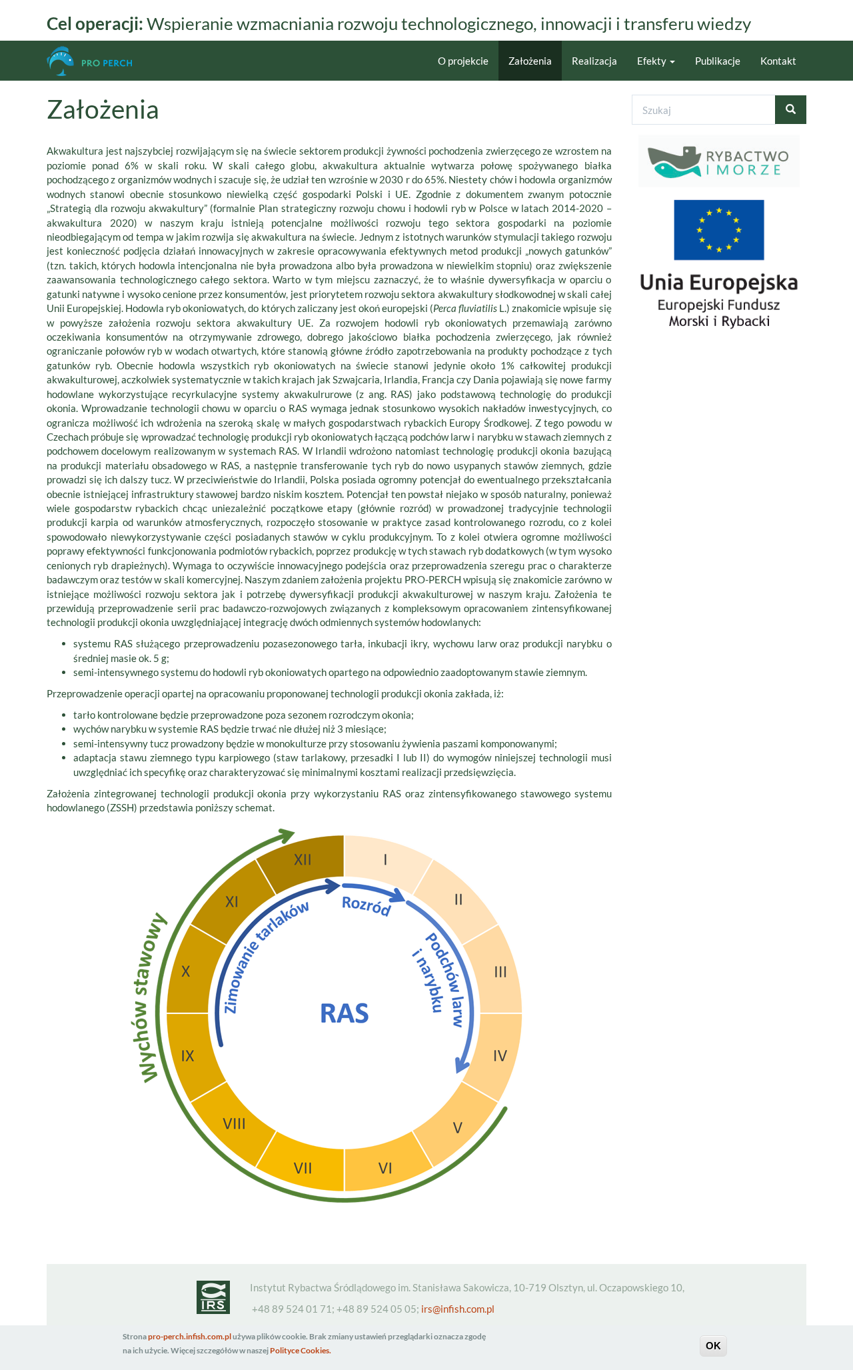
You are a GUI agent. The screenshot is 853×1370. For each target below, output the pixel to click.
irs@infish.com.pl (457, 1309)
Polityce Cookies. (300, 1351)
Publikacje (717, 61)
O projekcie (463, 61)
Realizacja (594, 61)
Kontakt (778, 61)
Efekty (652, 61)
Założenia (530, 61)
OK (713, 1345)
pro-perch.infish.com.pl (189, 1336)
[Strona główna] (94, 61)
